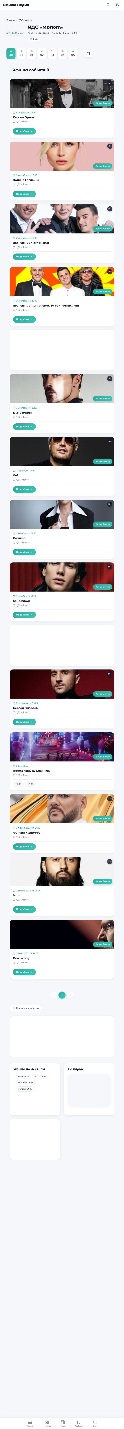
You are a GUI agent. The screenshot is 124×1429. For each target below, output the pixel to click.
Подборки (79, 1426)
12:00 (18, 784)
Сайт (35, 39)
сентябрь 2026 (25, 1082)
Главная (10, 20)
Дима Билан (22, 412)
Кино (63, 1426)
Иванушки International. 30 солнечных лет (46, 305)
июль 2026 (23, 1076)
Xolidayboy (21, 601)
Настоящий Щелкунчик (31, 770)
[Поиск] (108, 4)
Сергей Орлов (23, 117)
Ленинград (21, 958)
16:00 (30, 784)
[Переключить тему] (117, 5)
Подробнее (22, 131)
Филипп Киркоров (26, 832)
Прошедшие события (27, 1008)
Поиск (95, 1426)
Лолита (19, 538)
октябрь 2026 (25, 1089)
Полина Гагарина (26, 180)
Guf (15, 475)
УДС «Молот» (22, 121)
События (47, 1426)
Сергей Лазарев (25, 708)
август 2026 (40, 1076)
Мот (16, 895)
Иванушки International (31, 242)
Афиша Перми (16, 5)
